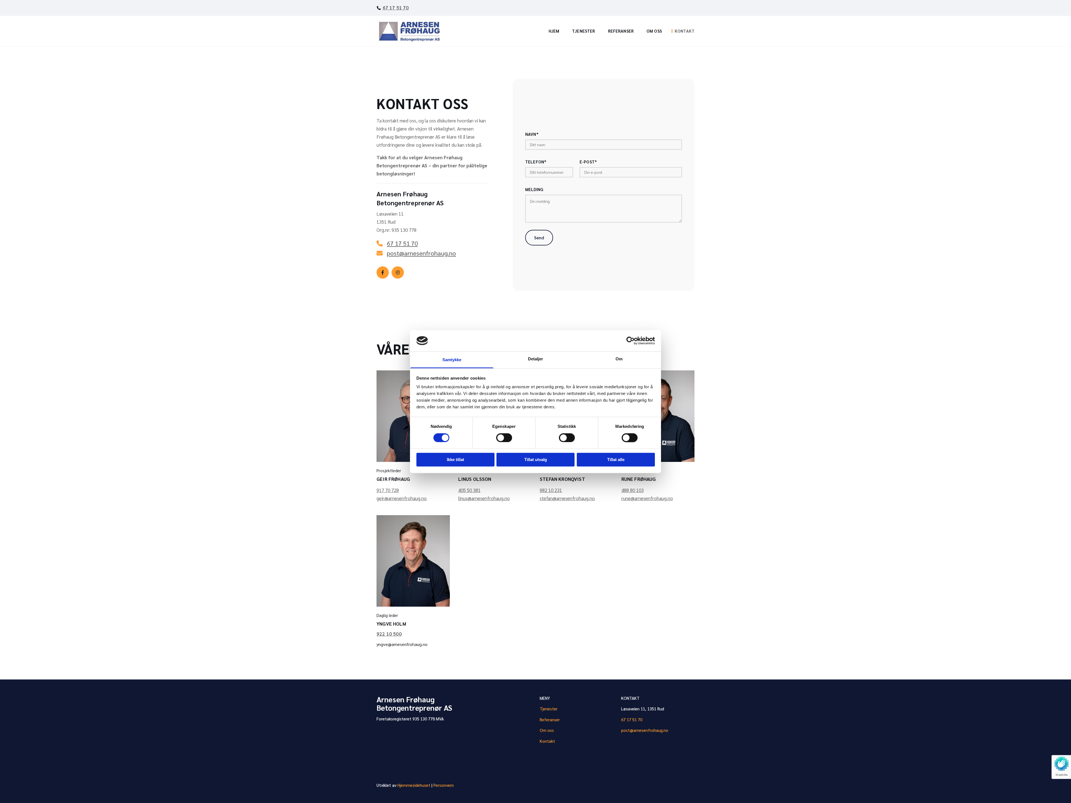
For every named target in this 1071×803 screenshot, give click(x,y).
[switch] (504, 437)
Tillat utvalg (535, 459)
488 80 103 (632, 490)
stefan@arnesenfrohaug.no (567, 498)
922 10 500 (389, 634)
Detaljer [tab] (535, 359)
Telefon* (535, 161)
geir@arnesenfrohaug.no (402, 498)
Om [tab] (619, 359)
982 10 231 (551, 490)
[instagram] (397, 272)
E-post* (588, 161)
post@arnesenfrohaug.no (644, 730)
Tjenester (583, 31)
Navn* (532, 134)
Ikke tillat (455, 459)
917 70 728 (388, 490)
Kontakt (684, 31)
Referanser (621, 31)
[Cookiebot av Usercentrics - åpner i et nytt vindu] (630, 340)
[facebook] (382, 272)
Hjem (554, 31)
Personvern (443, 785)
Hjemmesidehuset (413, 785)
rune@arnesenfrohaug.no (647, 498)
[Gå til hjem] (413, 31)
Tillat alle (615, 459)
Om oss (654, 31)
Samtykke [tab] (452, 360)
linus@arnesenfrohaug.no (484, 498)
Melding (534, 189)
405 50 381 (469, 490)
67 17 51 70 (396, 7)
